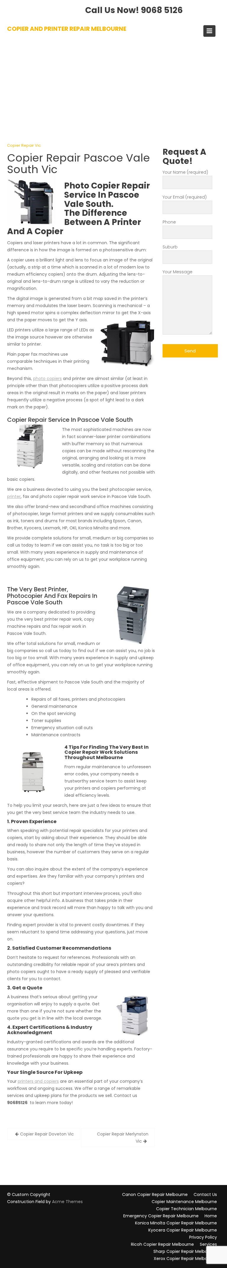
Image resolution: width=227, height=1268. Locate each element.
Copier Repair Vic (24, 145)
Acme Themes (67, 1202)
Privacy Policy (203, 1237)
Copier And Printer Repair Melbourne (66, 29)
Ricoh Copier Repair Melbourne (162, 1244)
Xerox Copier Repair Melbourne (185, 1258)
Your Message (177, 272)
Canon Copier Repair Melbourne (155, 1194)
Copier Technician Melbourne (186, 1209)
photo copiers (47, 378)
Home (211, 1216)
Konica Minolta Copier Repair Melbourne (176, 1223)
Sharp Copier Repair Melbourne (185, 1251)
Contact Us (205, 1194)
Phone (169, 222)
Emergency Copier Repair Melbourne (161, 1216)
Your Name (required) (185, 172)
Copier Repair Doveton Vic (47, 1134)
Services (208, 1244)
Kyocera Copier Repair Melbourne (182, 1230)
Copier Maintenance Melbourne (184, 1202)
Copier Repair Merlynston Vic (122, 1137)
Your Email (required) (185, 197)
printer (14, 496)
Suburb (170, 247)
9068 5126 (162, 10)
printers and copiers (38, 1081)
